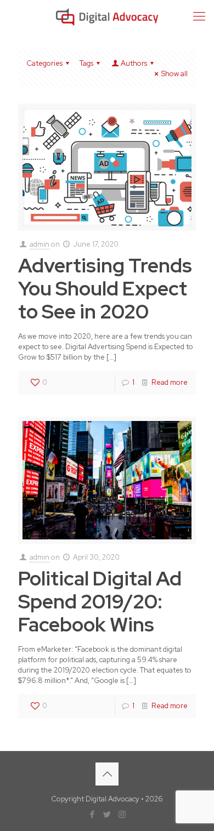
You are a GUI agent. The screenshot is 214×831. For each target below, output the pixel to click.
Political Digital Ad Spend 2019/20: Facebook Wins (100, 601)
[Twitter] (107, 814)
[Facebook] (92, 814)
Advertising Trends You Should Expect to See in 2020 (105, 288)
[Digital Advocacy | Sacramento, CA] (107, 16)
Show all (174, 73)
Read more (169, 382)
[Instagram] (122, 814)
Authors (134, 63)
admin (39, 244)
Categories (44, 63)
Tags (86, 63)
